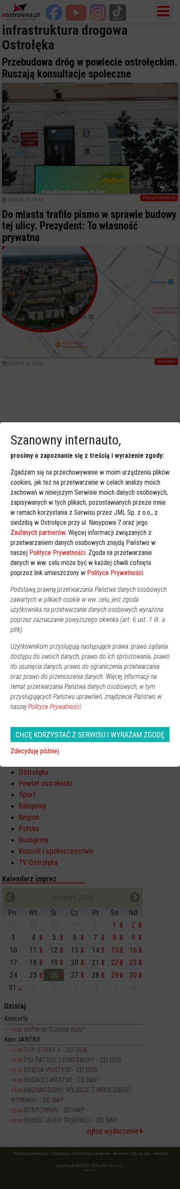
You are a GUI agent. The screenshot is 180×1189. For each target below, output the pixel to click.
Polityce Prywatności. (55, 707)
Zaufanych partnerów (37, 533)
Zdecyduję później (34, 751)
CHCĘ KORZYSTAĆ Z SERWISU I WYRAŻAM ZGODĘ (90, 734)
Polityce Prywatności (57, 553)
